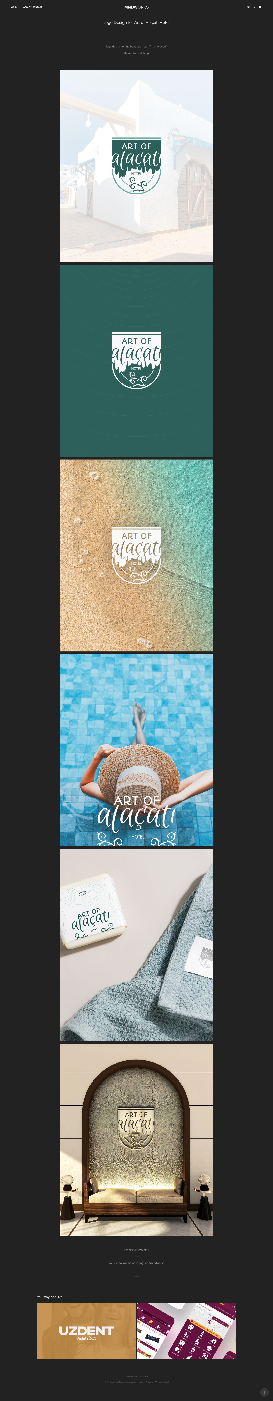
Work (14, 7)
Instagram (142, 1263)
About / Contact (32, 7)
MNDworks (136, 7)
